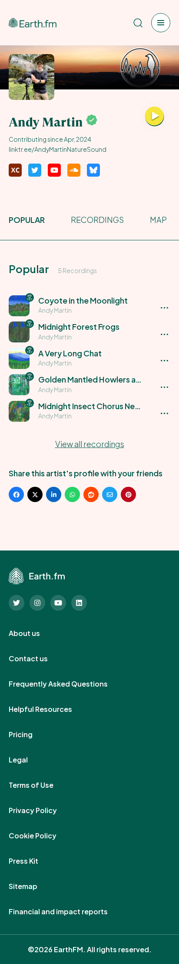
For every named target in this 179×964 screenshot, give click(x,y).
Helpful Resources (50, 709)
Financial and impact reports (68, 911)
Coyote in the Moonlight (83, 300)
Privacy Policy (42, 810)
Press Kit (33, 861)
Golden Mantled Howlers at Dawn (99, 379)
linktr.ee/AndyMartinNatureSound (57, 149)
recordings (97, 220)
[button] (89, 305)
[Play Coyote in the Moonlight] (154, 116)
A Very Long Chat (70, 353)
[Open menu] (160, 22)
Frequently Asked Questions (68, 684)
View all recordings (89, 444)
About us (34, 633)
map (158, 220)
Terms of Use (41, 785)
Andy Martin (55, 310)
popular (27, 220)
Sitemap (32, 886)
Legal (28, 760)
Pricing (30, 734)
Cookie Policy (42, 836)
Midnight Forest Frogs (78, 326)
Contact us (38, 658)
